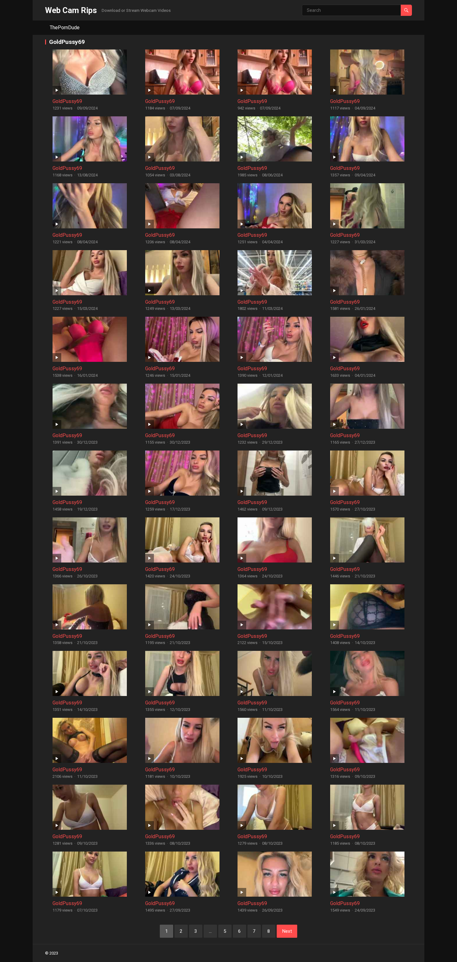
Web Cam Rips (71, 10)
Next (287, 931)
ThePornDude (65, 27)
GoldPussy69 (67, 101)
